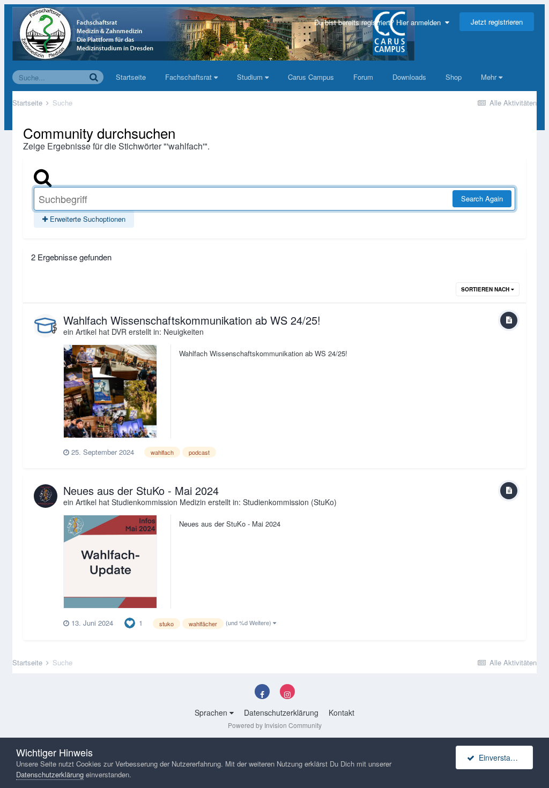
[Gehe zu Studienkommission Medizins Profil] (45, 496)
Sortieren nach (486, 289)
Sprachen (212, 712)
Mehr (488, 77)
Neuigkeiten (184, 331)
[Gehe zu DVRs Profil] (45, 325)
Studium (251, 77)
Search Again (482, 198)
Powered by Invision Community (275, 725)
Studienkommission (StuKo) (290, 502)
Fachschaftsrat (189, 77)
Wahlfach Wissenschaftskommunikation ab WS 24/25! (192, 320)
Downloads (409, 77)
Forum (363, 77)
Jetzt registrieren (497, 22)
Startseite (131, 77)
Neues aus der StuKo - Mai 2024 (141, 490)
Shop (454, 77)
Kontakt (341, 712)
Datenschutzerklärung (281, 712)
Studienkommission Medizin (159, 502)
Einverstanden (501, 757)
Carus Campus (311, 77)
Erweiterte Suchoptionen (86, 219)
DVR (119, 331)
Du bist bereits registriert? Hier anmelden (379, 22)
